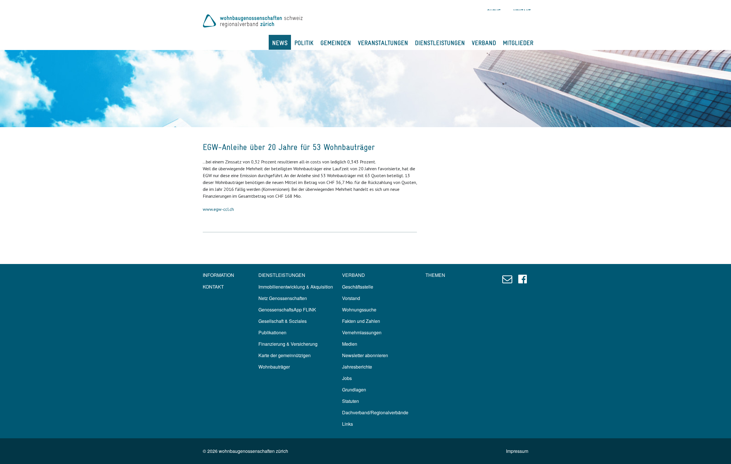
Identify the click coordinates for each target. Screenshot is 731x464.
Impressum (517, 451)
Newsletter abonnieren (365, 355)
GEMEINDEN (335, 43)
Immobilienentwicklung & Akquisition (295, 286)
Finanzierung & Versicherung (288, 344)
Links (347, 424)
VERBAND (484, 43)
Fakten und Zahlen (361, 321)
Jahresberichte (357, 366)
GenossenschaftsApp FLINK (287, 309)
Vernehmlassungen (361, 332)
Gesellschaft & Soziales (282, 321)
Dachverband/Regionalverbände (375, 412)
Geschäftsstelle (357, 286)
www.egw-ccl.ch (218, 209)
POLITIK (304, 43)
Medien (349, 344)
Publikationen (272, 332)
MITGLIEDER (518, 43)
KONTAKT (213, 286)
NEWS (280, 43)
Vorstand (351, 298)
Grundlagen (354, 389)
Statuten (350, 401)
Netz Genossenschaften (282, 298)
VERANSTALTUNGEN (383, 43)
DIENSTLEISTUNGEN (440, 43)
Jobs (347, 378)
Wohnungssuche (359, 309)
